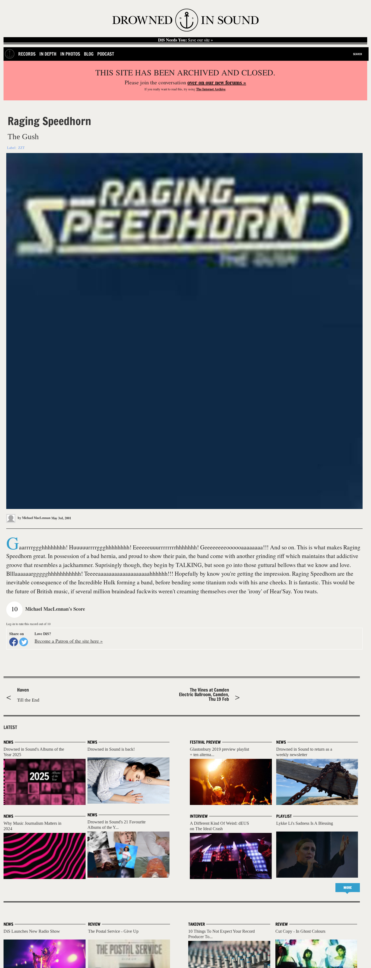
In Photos (70, 53)
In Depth (47, 53)
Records (27, 53)
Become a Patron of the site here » (68, 641)
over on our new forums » (216, 82)
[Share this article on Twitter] (23, 642)
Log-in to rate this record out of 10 (28, 624)
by (34, 517)
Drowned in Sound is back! (111, 749)
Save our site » (185, 40)
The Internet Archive (210, 89)
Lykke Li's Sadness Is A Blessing (304, 823)
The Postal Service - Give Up (113, 931)
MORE (348, 887)
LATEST (10, 727)
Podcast (105, 53)
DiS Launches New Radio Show (32, 931)
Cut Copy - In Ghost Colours (300, 931)
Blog (88, 53)
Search (357, 54)
